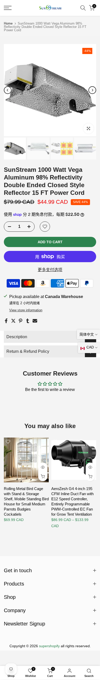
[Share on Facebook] (6, 320)
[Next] (92, 90)
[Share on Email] (35, 320)
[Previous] (8, 90)
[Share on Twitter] (13, 320)
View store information (25, 310)
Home (8, 23)
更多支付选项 (50, 270)
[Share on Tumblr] (27, 320)
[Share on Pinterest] (20, 320)
